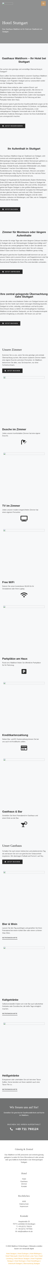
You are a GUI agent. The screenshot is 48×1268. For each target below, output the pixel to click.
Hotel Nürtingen (20, 1261)
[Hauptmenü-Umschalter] (43, 3)
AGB (24, 1201)
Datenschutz (24, 1204)
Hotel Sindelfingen (33, 1261)
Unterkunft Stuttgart (15, 1263)
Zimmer (24, 1184)
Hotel (24, 1179)
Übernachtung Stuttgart (31, 1263)
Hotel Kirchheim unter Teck (28, 1256)
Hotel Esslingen (23, 1253)
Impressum (24, 1206)
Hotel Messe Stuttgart (21, 1258)
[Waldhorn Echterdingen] (7, 3)
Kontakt (24, 1186)
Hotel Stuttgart (11, 1253)
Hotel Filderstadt (11, 1256)
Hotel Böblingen (35, 1253)
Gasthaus (24, 1181)
